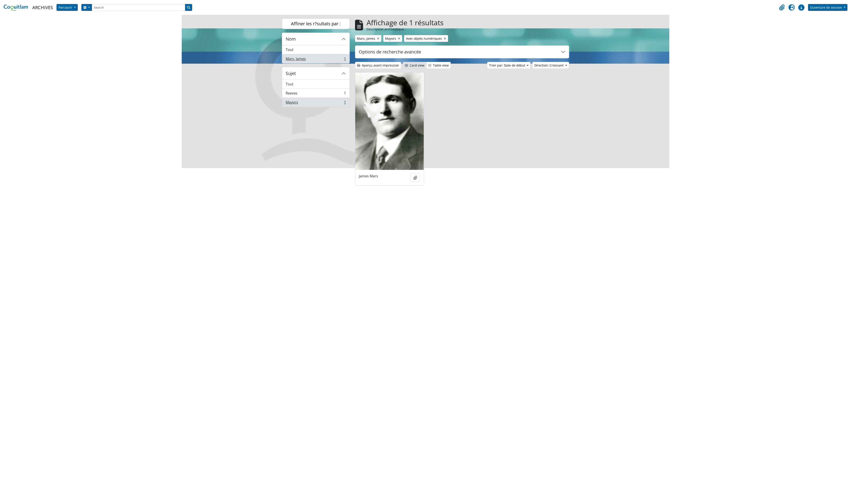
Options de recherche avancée (390, 52)
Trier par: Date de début (507, 65)
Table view (440, 65)
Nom (291, 39)
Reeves (315, 94)
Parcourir (66, 7)
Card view (416, 65)
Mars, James (315, 59)
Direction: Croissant (549, 65)
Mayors (315, 103)
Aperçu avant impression (380, 65)
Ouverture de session (826, 7)
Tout (289, 49)
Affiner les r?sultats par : (316, 24)
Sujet (291, 73)
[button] (782, 7)
